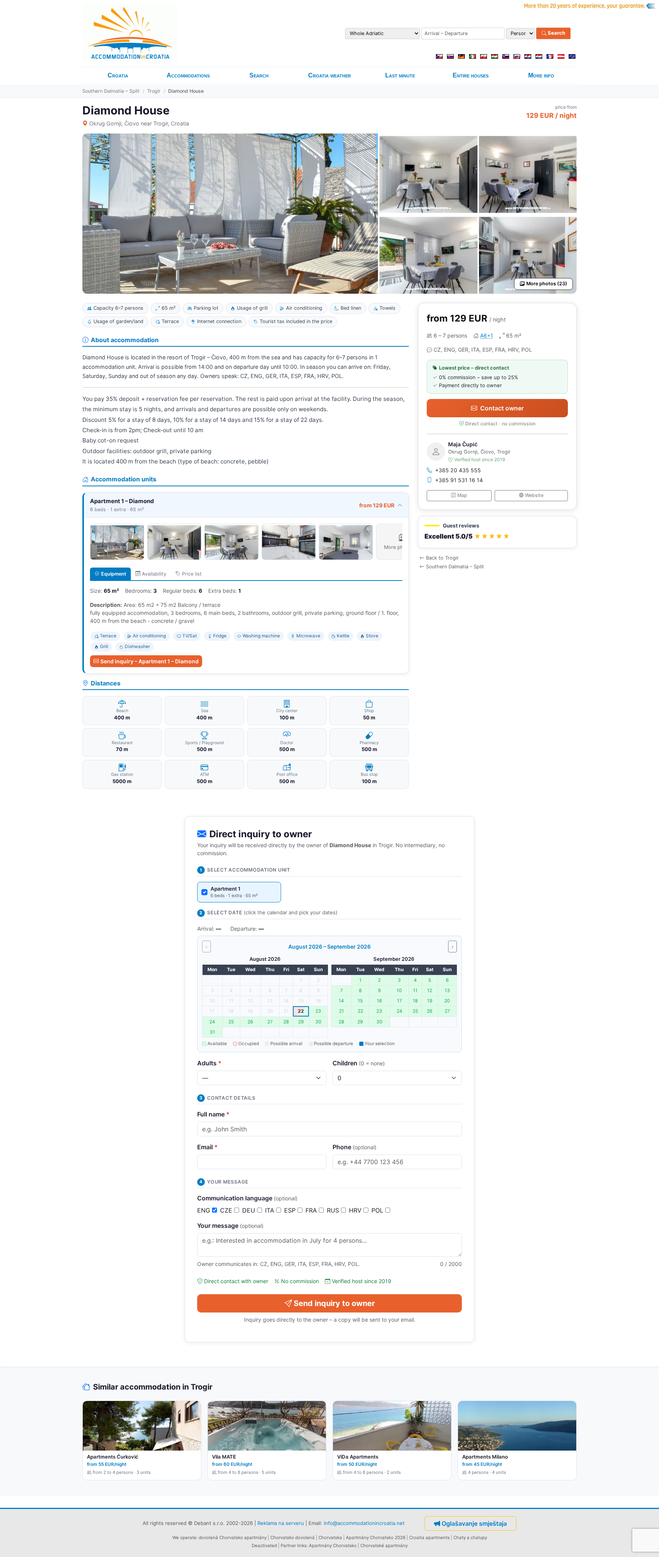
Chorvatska (330, 1537)
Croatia (118, 75)
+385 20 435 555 (458, 470)
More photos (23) (546, 283)
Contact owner (502, 408)
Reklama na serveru (280, 1523)
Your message (230, 1225)
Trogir (154, 91)
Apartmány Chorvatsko (333, 1545)
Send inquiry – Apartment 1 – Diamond (149, 661)
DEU (249, 1210)
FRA (312, 1210)
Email (207, 1147)
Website (534, 495)
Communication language (247, 1198)
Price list (192, 574)
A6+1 (486, 335)
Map (462, 495)
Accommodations (188, 75)
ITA (270, 1210)
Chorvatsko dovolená (292, 1537)
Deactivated (264, 1545)
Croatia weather (329, 75)
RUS (334, 1210)
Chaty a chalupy (470, 1537)
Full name (213, 1114)
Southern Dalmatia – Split (111, 91)
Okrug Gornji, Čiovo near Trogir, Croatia (139, 123)
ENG (204, 1210)
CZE (227, 1210)
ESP (290, 1210)
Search (555, 33)
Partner (288, 1545)
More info (541, 75)
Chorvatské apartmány (384, 1545)
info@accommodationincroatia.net (364, 1523)
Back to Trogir (442, 558)
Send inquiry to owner (334, 1303)
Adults (209, 1063)
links (302, 1545)
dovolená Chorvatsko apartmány (233, 1537)
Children (359, 1063)
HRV (356, 1210)
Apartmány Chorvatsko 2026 (375, 1537)
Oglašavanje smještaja (474, 1523)
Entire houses (471, 75)
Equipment (113, 574)
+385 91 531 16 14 (459, 480)
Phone (354, 1147)
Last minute (400, 75)
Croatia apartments (429, 1537)
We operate (184, 1537)
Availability (154, 574)
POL (378, 1210)
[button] (497, 532)
